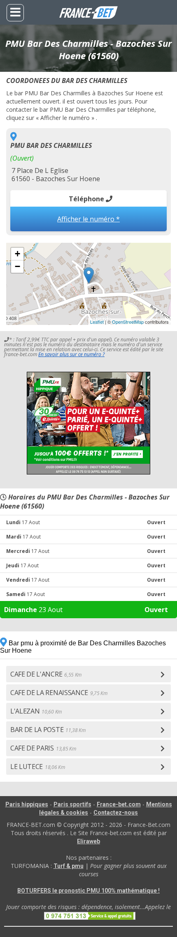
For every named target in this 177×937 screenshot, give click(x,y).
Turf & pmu (69, 866)
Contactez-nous (115, 812)
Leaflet (97, 321)
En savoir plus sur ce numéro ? (71, 354)
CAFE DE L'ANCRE (46, 674)
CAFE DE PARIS (43, 748)
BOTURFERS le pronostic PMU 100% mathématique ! (88, 890)
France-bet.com (119, 804)
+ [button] (17, 254)
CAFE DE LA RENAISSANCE (58, 692)
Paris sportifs (72, 804)
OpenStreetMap (128, 321)
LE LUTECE (37, 766)
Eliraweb (88, 841)
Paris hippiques (26, 804)
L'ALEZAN (36, 711)
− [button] (17, 266)
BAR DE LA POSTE (48, 729)
